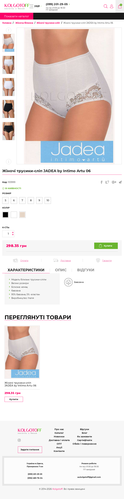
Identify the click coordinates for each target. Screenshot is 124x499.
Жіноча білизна (24, 23)
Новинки (59, 436)
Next (8, 161)
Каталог (59, 433)
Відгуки (84, 429)
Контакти (59, 451)
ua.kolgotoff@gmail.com (89, 477)
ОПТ (59, 443)
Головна (6, 23)
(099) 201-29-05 (35, 474)
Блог (84, 433)
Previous (8, 30)
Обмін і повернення (84, 443)
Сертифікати (84, 440)
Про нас (59, 429)
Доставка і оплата (59, 440)
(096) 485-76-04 (35, 478)
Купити (13, 399)
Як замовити (84, 436)
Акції (59, 447)
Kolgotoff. (57, 489)
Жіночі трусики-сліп (48, 23)
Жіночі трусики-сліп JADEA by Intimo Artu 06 (20, 384)
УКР (37, 6)
